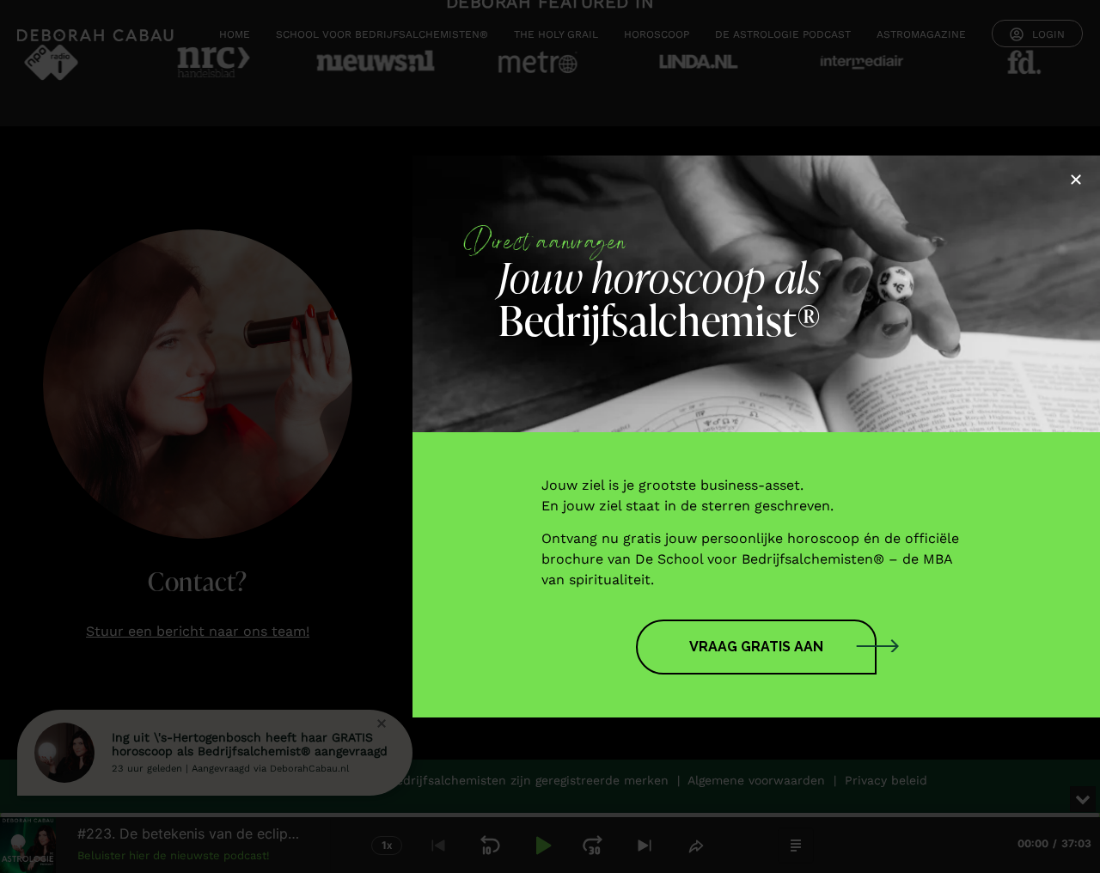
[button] (1076, 179)
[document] (550, 436)
